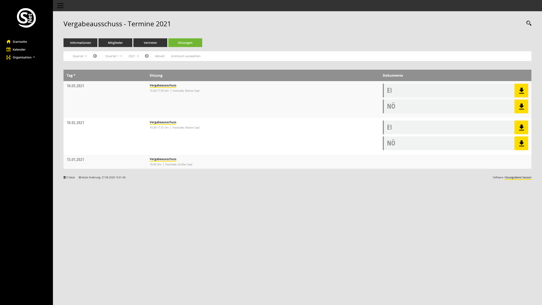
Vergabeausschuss (163, 85)
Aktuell (160, 56)
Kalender (19, 49)
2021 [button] (132, 56)
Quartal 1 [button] (112, 56)
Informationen (80, 43)
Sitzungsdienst (518, 177)
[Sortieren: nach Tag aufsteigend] (74, 75)
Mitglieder (115, 43)
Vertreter (150, 43)
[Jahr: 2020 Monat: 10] (95, 56)
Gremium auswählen (186, 56)
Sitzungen (185, 43)
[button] (26, 57)
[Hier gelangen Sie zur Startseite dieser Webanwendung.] (26, 18)
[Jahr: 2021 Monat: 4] (147, 56)
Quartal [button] (78, 56)
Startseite (20, 42)
